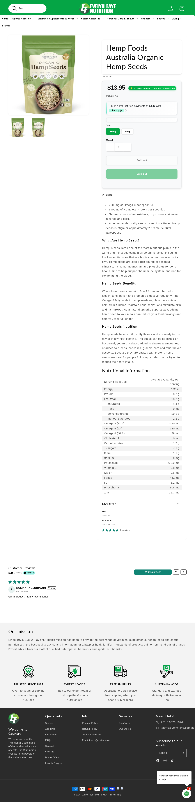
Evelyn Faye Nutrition (92, 795)
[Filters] (176, 572)
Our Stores (51, 734)
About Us (50, 728)
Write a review (153, 572)
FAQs (48, 740)
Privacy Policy (90, 723)
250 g (115, 132)
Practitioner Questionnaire (96, 740)
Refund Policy (89, 728)
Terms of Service (91, 734)
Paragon (107, 76)
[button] (27, 8)
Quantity (111, 140)
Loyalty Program (54, 763)
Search (49, 723)
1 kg (129, 132)
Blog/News (125, 723)
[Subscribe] (182, 753)
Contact (49, 746)
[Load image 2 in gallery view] (38, 127)
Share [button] (109, 194)
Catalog (49, 751)
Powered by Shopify (112, 795)
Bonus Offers (52, 757)
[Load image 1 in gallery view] (17, 127)
